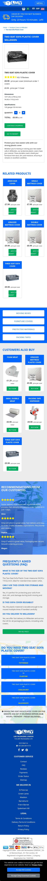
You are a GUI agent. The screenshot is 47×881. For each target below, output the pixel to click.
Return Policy (23, 826)
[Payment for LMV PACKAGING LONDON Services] (23, 846)
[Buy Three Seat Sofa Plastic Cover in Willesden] (12, 278)
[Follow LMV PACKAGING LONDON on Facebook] (19, 750)
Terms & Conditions (23, 818)
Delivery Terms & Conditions (23, 822)
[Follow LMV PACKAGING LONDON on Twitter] (22, 750)
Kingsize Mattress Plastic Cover (34, 360)
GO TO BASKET (12, 134)
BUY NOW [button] (12, 389)
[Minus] (15, 112)
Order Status (23, 776)
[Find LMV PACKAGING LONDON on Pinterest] (26, 750)
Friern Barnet (23, 804)
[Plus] (23, 112)
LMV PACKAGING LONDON (30, 850)
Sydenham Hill (23, 808)
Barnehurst (23, 801)
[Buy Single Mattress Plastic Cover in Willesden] (34, 195)
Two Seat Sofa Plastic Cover (15, 30)
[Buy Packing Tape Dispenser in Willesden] (34, 413)
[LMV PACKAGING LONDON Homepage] (12, 3)
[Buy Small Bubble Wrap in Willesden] (12, 413)
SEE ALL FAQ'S (23, 632)
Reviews (23, 769)
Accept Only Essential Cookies (23, 875)
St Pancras (23, 790)
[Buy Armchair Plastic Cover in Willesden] (12, 195)
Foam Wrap (12, 357)
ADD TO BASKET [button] (12, 211)
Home (5, 27)
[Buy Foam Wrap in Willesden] (12, 371)
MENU (40, 3)
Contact (23, 761)
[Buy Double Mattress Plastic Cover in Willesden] (34, 236)
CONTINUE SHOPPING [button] (15, 126)
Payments (23, 772)
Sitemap (23, 780)
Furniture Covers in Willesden (18, 27)
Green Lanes (23, 793)
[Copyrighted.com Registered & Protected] (23, 840)
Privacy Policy (37, 865)
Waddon (23, 797)
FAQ (23, 765)
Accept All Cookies (23, 870)
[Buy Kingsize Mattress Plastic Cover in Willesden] (12, 236)
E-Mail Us (24, 743)
